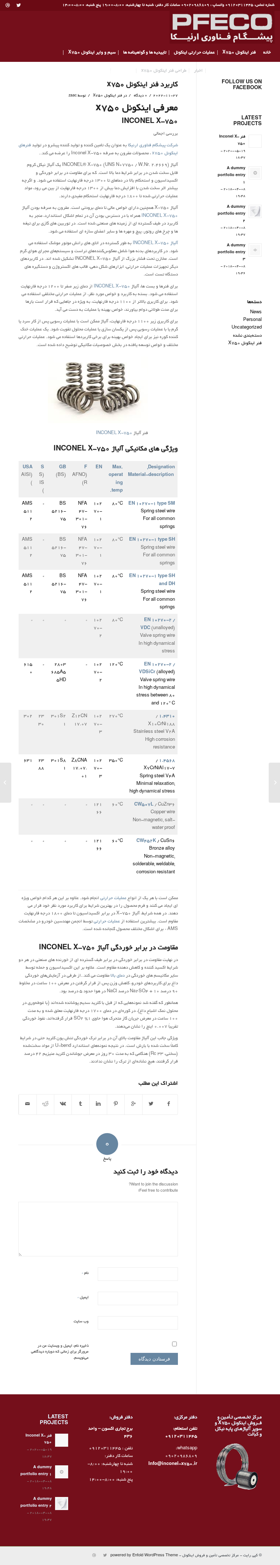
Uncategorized (247, 327)
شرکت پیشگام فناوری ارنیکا (153, 145)
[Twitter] (18, 5)
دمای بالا (118, 975)
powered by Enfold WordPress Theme (144, 1556)
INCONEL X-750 (159, 216)
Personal (252, 320)
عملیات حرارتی (113, 898)
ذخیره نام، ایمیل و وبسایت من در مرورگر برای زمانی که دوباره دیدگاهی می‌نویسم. (60, 1352)
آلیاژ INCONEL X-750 (155, 243)
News (256, 312)
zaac (73, 96)
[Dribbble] (7, 5)
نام (85, 1273)
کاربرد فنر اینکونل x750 (142, 85)
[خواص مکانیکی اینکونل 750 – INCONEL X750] (274, 783)
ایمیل (83, 1297)
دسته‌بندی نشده (247, 335)
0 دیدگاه (140, 96)
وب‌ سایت (81, 1322)
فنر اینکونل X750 (107, 96)
